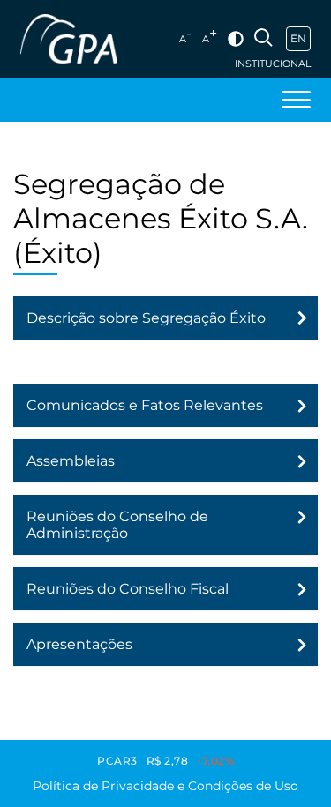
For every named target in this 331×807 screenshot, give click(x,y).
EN (298, 38)
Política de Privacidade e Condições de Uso (165, 786)
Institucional (273, 64)
